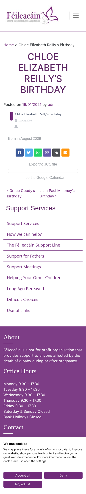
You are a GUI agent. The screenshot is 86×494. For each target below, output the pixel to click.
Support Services (23, 223)
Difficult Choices (22, 299)
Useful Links (18, 310)
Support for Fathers (25, 256)
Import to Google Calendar (43, 178)
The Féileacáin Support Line (33, 245)
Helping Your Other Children (34, 277)
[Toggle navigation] (75, 15)
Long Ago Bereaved (25, 288)
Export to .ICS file (43, 164)
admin (53, 104)
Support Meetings (24, 266)
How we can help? (24, 234)
